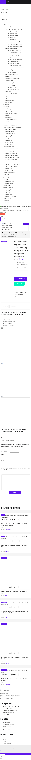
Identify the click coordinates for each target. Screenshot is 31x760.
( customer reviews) (19, 256)
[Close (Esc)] (29, 1)
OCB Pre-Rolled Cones (15, 52)
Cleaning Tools (10, 100)
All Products (4, 12)
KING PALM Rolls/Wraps (16, 59)
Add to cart (21, 278)
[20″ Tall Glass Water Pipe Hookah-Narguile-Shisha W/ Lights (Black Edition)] (15, 603)
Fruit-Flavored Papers (15, 63)
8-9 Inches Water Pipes (15, 43)
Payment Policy (7, 729)
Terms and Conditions (11, 119)
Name (3, 454)
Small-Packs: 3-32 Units (15, 65)
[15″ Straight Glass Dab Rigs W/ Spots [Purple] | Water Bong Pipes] (15, 637)
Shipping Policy (10, 111)
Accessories (9, 102)
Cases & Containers (14, 89)
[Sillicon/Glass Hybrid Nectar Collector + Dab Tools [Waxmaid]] (15, 537)
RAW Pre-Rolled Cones (15, 50)
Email (3, 460)
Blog (7, 115)
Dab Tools (8, 91)
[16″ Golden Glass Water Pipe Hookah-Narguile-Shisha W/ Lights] (15, 671)
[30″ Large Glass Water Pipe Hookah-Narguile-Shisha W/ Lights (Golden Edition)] (15, 516)
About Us (8, 110)
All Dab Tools (13, 95)
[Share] (26, 1)
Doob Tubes (13, 87)
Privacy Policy (9, 117)
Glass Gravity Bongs (15, 31)
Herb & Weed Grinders (12, 74)
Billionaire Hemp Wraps (15, 57)
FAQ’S (7, 121)
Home (2, 6)
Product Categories (6, 9)
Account (2, 221)
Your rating (4, 451)
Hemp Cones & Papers (12, 48)
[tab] (5, 306)
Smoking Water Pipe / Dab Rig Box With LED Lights (14, 591)
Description (5, 306)
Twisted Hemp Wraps (15, 61)
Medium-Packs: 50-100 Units (17, 67)
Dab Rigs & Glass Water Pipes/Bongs (16, 232)
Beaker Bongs (13, 39)
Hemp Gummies (10, 97)
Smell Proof (12, 83)
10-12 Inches (9, 142)
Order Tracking (7, 743)
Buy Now (20, 283)
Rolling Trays (9, 80)
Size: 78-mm (12, 70)
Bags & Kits (12, 85)
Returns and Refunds (11, 113)
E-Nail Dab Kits (13, 93)
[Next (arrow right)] (28, 380)
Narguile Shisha (13, 33)
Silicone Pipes (13, 37)
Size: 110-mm (13, 72)
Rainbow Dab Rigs (14, 35)
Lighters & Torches (11, 98)
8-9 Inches (9, 140)
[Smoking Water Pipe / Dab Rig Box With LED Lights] (15, 571)
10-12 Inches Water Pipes (16, 44)
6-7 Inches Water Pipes (15, 41)
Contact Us (4, 19)
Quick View (13, 519)
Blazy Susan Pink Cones (15, 56)
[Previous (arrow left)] (3, 380)
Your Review (4, 473)
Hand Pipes (9, 76)
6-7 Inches (9, 138)
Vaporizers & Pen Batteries (13, 28)
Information (4, 16)
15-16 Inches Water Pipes (16, 46)
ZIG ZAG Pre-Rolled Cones (16, 54)
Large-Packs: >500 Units (16, 69)
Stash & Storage (10, 82)
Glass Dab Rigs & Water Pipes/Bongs (15, 29)
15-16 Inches (9, 144)
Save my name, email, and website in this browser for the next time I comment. (15, 468)
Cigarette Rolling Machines (13, 78)
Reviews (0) (13, 306)
